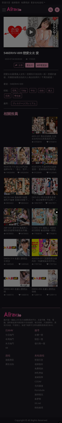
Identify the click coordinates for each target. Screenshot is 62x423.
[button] (57, 212)
